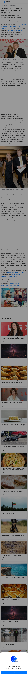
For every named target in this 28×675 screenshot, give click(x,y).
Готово (14, 672)
